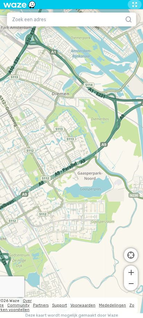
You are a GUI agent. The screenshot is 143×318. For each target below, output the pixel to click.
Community (18, 305)
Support (59, 305)
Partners (41, 305)
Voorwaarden (82, 305)
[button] (131, 272)
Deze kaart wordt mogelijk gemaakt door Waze (71, 315)
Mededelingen (112, 305)
